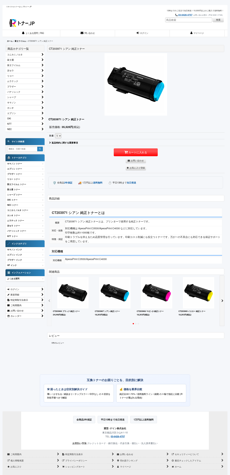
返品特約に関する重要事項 (65, 142)
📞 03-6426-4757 (183, 14)
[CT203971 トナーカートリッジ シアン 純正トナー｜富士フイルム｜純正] (136, 84)
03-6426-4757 (118, 436)
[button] (136, 167)
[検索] (40, 149)
